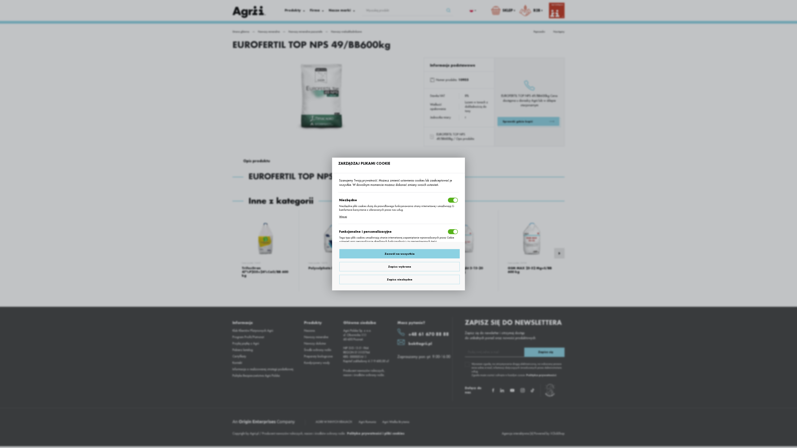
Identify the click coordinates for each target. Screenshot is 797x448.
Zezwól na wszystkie (400, 254)
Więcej (343, 216)
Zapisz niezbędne (399, 279)
